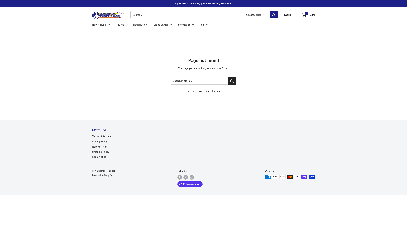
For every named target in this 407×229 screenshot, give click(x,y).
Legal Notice (99, 156)
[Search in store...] (232, 81)
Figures (119, 24)
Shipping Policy (100, 151)
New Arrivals (99, 24)
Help (202, 24)
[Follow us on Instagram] (192, 177)
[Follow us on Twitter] (185, 177)
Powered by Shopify (102, 175)
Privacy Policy (99, 141)
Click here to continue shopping (203, 90)
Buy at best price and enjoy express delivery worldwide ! (204, 3)
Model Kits (139, 24)
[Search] (274, 14)
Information (183, 24)
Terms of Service (101, 136)
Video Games (161, 24)
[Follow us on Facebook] (179, 177)
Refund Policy (100, 146)
